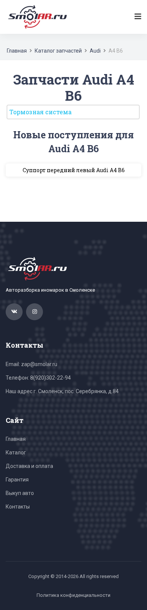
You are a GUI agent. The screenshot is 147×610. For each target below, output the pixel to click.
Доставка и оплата (29, 466)
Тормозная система (40, 112)
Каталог (16, 453)
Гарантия (17, 480)
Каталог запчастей (58, 51)
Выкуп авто (20, 493)
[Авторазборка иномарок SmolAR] (36, 17)
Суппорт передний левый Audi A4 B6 (74, 170)
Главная (17, 51)
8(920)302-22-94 (50, 378)
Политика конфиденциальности (73, 595)
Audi (95, 51)
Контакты (18, 507)
